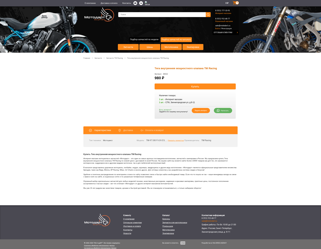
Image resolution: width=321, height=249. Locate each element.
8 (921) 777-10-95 (222, 11)
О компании (90, 3)
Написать (225, 111)
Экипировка (193, 47)
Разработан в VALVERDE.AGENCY (214, 243)
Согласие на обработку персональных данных (100, 248)
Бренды (166, 219)
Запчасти (128, 47)
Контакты (126, 3)
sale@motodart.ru (222, 26)
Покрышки (167, 226)
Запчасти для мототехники (174, 222)
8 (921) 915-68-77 (222, 19)
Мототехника (171, 47)
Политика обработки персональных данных (99, 245)
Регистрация (226, 28)
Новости (127, 233)
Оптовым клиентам (132, 222)
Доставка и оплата (109, 3)
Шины (150, 47)
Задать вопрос (201, 110)
